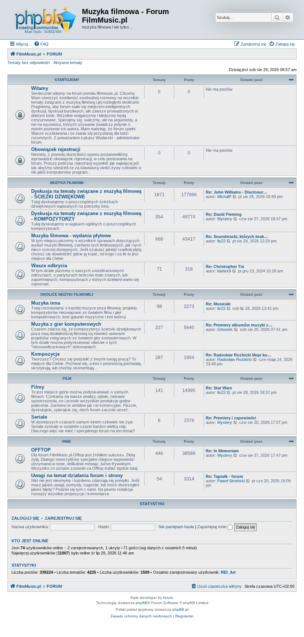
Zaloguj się (25, 518)
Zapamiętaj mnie (212, 526)
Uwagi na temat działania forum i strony (77, 475)
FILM (67, 378)
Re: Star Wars (219, 388)
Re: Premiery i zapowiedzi (231, 418)
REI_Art (228, 572)
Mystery (224, 219)
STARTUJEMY (66, 80)
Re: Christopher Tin (225, 266)
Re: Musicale (218, 304)
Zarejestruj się (63, 518)
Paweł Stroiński (231, 481)
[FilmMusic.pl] (45, 19)
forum (168, 598)
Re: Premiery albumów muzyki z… (239, 325)
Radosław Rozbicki (234, 359)
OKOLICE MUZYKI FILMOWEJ (66, 294)
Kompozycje (45, 354)
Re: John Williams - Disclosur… (236, 192)
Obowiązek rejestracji (55, 149)
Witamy (39, 88)
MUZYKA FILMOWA (67, 183)
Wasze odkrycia (49, 265)
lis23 (221, 241)
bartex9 (224, 271)
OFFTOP (41, 450)
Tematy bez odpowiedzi (28, 62)
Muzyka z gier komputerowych (66, 324)
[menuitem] (41, 44)
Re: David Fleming (224, 214)
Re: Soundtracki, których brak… (237, 236)
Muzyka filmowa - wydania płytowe (71, 235)
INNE (66, 441)
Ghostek (225, 329)
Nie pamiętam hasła (176, 526)
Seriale (39, 417)
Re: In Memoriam (222, 451)
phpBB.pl (180, 609)
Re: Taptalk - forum (224, 476)
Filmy (37, 387)
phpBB (142, 603)
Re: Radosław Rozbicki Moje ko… (238, 355)
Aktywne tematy (67, 62)
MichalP (224, 196)
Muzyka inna (45, 303)
